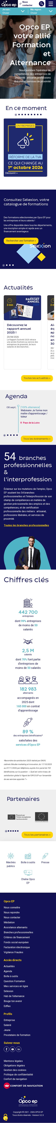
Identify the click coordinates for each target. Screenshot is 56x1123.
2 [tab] (19, 115)
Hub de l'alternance (14, 996)
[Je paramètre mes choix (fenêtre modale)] (5, 1117)
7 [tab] (35, 115)
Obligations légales (14, 1065)
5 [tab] (28, 115)
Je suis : (6, 9)
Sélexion (8, 991)
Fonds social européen (16, 942)
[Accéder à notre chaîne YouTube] (12, 1049)
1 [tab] (16, 115)
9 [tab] (41, 115)
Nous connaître (12, 907)
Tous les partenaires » (37, 835)
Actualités (9, 966)
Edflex (7, 1006)
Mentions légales (13, 1061)
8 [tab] (38, 115)
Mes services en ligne (16, 986)
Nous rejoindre (12, 912)
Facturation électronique (17, 947)
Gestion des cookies (15, 1070)
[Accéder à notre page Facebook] (6, 1049)
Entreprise (9, 1020)
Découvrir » (11, 173)
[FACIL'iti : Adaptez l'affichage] (23, 1086)
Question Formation (14, 981)
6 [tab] (31, 115)
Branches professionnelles (18, 932)
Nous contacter (12, 917)
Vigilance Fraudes (13, 952)
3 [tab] (22, 115)
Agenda (8, 971)
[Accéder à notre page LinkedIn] (18, 1049)
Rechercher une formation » (21, 240)
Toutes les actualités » (37, 378)
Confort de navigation (15, 1079)
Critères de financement (17, 937)
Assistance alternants (15, 927)
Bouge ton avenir (13, 1001)
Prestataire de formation (17, 1035)
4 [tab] (25, 115)
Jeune (7, 1030)
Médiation (9, 922)
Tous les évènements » (36, 439)
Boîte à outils (11, 976)
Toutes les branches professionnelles (26, 525)
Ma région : (36, 9)
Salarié (7, 1025)
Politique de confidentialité (18, 1074)
